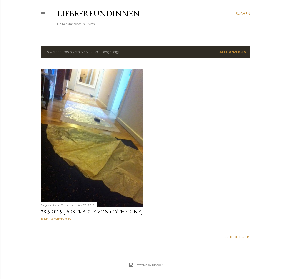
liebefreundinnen (98, 13)
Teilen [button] (44, 218)
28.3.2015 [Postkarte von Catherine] (92, 211)
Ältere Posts (237, 237)
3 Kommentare (61, 218)
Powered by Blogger (149, 264)
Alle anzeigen (232, 52)
